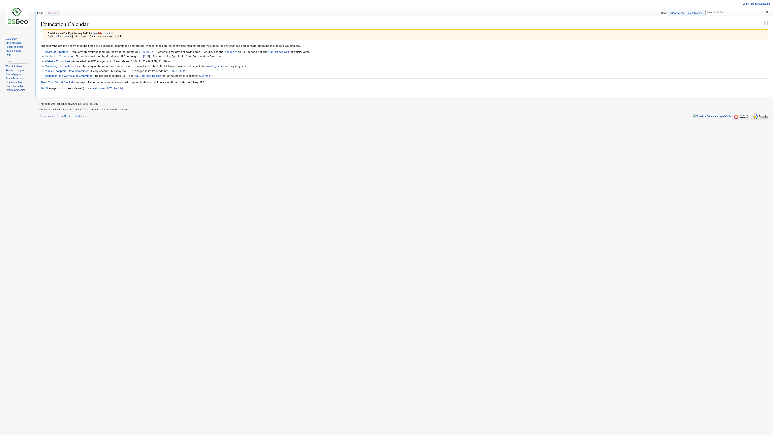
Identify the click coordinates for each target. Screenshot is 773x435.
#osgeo (229, 51)
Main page (11, 39)
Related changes (14, 70)
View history (695, 12)
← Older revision (62, 36)
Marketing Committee (58, 66)
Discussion (53, 12)
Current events (13, 42)
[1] (144, 56)
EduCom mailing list (147, 75)
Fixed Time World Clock (55, 82)
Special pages (13, 74)
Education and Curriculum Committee (69, 75)
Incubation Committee (59, 56)
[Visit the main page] (18, 16)
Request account (760, 3)
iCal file (203, 75)
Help (8, 54)
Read (664, 12)
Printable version (14, 78)
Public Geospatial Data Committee (67, 70)
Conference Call (278, 51)
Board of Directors (56, 51)
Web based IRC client (105, 88)
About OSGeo (64, 116)
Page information (14, 86)
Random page (13, 50)
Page (40, 12)
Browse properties (15, 90)
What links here (13, 66)
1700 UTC (145, 51)
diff (50, 36)
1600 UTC (175, 70)
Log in (746, 3)
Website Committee (57, 61)
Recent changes (14, 47)
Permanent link (13, 82)
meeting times (215, 66)
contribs (108, 33)
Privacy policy (47, 116)
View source (677, 12)
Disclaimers (80, 116)
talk (100, 33)
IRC (129, 70)
